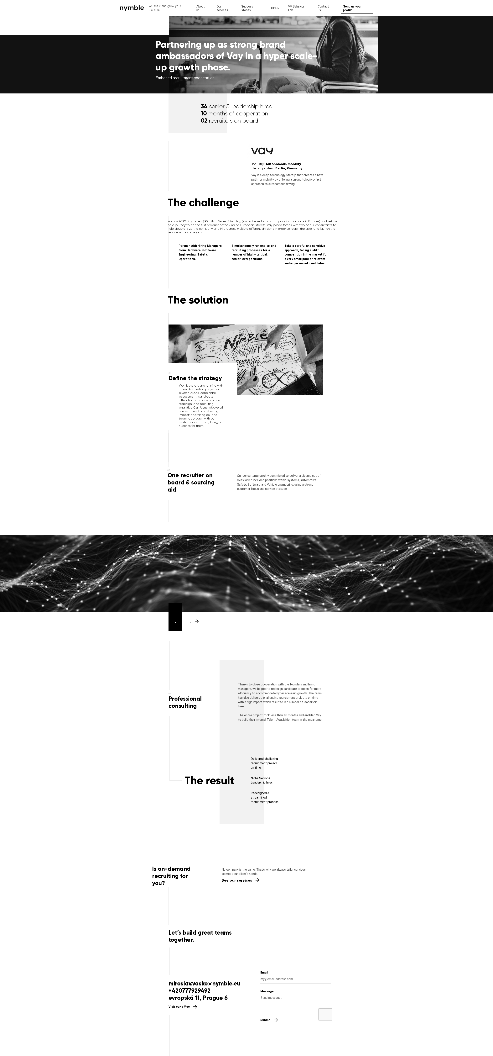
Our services (222, 8)
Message (267, 991)
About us (200, 8)
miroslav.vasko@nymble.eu (204, 983)
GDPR (275, 8)
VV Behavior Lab (296, 8)
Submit (265, 1020)
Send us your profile (352, 8)
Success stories (247, 8)
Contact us (323, 8)
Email (264, 972)
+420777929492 (189, 990)
